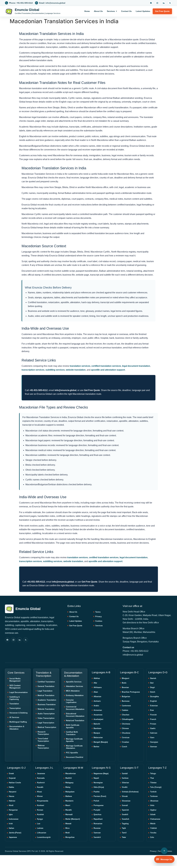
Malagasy (69, 783)
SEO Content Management (14, 686)
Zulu (152, 837)
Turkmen (154, 796)
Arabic (96, 706)
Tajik (124, 828)
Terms (98, 612)
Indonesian (13, 819)
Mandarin (69, 801)
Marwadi (69, 814)
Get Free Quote (162, 11)
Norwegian (98, 783)
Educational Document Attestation (75, 715)
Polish (96, 801)
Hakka (11, 787)
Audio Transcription (46, 714)
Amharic (97, 701)
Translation (14, 704)
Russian (97, 828)
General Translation (46, 686)
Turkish (153, 792)
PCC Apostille (72, 753)
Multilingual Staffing (18, 722)
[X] (170, 3)
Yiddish (153, 828)
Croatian (125, 742)
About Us (98, 11)
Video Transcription (46, 718)
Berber (96, 747)
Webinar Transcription (43, 746)
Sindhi (124, 787)
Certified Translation (46, 682)
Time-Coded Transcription (43, 740)
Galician (153, 733)
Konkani (40, 805)
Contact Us (126, 11)
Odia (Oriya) (99, 787)
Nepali (96, 778)
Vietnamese (155, 819)
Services (111, 11)
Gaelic (153, 728)
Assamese (98, 715)
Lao (38, 824)
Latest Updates (143, 11)
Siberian (125, 783)
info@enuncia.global (65, 390)
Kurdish (40, 814)
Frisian (153, 724)
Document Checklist (74, 757)
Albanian (97, 696)
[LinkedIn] (164, 3)
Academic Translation (47, 700)
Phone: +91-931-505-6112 (135, 651)
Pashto (97, 792)
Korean (40, 810)
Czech (124, 747)
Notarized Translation (75, 720)
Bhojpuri (125, 678)
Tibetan (153, 783)
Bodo (124, 683)
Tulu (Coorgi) (155, 787)
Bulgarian (126, 696)
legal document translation (136, 366)
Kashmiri (41, 783)
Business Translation (47, 704)
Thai (152, 778)
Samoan (97, 833)
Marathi (68, 810)
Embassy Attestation (75, 695)
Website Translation (46, 709)
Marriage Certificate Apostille (74, 740)
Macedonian (70, 773)
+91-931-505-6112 (38, 390)
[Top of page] (164, 851)
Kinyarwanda (42, 801)
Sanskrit (97, 837)
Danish (153, 678)
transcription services (33, 370)
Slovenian (126, 801)
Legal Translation (45, 691)
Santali (125, 773)
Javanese (41, 773)
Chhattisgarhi (127, 719)
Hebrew (12, 801)
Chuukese (126, 733)
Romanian (98, 824)
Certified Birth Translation (72, 733)
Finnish (153, 715)
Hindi (11, 805)
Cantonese (126, 706)
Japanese (13, 837)
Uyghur (153, 810)
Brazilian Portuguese (131, 692)
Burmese (125, 701)
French (153, 719)
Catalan (125, 710)
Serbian (125, 778)
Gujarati (12, 778)
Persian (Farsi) (100, 796)
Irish (11, 824)
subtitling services (55, 370)
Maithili (68, 778)
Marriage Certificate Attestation (74, 747)
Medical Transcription (47, 727)
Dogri (152, 687)
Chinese (125, 728)
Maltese (68, 796)
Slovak (125, 796)
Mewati (68, 824)
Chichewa (126, 724)
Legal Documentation (18, 692)
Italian (11, 828)
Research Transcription (43, 733)
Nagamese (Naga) (101, 773)
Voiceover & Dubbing (18, 713)
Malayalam (70, 792)
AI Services (14, 717)
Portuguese (98, 805)
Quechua (97, 814)
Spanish (125, 810)
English (153, 701)
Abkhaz (97, 678)
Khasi (39, 792)
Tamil (124, 833)
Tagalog (125, 824)
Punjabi (97, 810)
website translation (76, 370)
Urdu (152, 805)
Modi (67, 833)
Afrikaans (98, 687)
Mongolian (70, 837)
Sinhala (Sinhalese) (130, 792)
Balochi (97, 724)
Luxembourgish (44, 837)
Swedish (125, 819)
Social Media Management (14, 680)
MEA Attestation (73, 691)
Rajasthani (98, 819)
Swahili (125, 814)
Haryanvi (12, 792)
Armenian (98, 710)
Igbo (11, 814)
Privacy (98, 616)
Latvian (40, 828)
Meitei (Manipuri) (72, 819)
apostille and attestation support (108, 370)
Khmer (40, 796)
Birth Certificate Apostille (72, 726)
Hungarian (13, 810)
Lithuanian (41, 833)
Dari (152, 683)
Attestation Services (74, 686)
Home (87, 11)
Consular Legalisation (71, 701)
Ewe (152, 710)
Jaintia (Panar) (15, 833)
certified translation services (106, 366)
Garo (152, 737)
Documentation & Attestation (16, 727)
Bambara (97, 728)
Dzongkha (154, 696)
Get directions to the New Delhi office (141, 622)
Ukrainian (154, 801)
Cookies (98, 621)
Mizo (67, 828)
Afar (95, 683)
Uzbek (152, 814)
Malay (67, 787)
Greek (11, 773)
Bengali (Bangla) (101, 742)
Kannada (41, 778)
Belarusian (98, 737)
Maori (67, 805)
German (153, 747)
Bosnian (125, 687)
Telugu (153, 773)
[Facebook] (151, 3)
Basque (97, 733)
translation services (80, 366)
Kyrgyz (40, 819)
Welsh (152, 824)
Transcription (15, 708)
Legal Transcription (46, 723)
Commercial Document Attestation (75, 708)
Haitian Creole (15, 783)
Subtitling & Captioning (14, 698)
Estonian (154, 706)
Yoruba (153, 833)
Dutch (152, 692)
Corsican (125, 737)
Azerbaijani (98, 719)
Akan (96, 692)
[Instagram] (157, 3)
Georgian (154, 742)
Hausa (11, 796)
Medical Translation (46, 695)
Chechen (125, 715)
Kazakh (40, 787)
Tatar (124, 837)
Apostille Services (73, 682)
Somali (125, 805)
